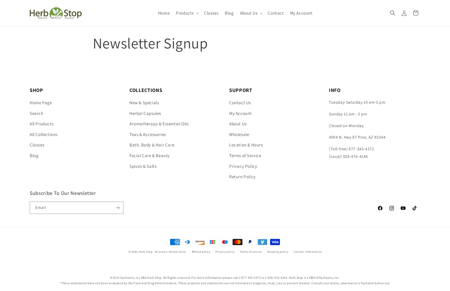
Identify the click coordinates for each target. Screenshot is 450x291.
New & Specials (144, 103)
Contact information (307, 251)
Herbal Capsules (145, 113)
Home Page (41, 103)
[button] (187, 13)
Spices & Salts (143, 166)
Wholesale (239, 134)
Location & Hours (246, 145)
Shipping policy (278, 251)
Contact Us (240, 103)
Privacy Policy (243, 166)
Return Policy (242, 176)
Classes (37, 145)
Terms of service (251, 251)
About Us (238, 124)
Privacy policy (225, 251)
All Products (41, 124)
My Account (240, 113)
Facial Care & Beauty (149, 155)
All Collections (44, 134)
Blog (34, 155)
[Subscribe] (117, 208)
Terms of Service (245, 155)
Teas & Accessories (147, 134)
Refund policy (201, 251)
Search (36, 113)
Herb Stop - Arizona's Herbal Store (162, 251)
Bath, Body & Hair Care (151, 145)
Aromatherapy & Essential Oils (159, 124)
